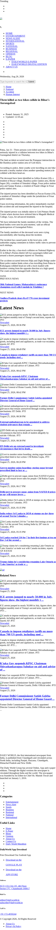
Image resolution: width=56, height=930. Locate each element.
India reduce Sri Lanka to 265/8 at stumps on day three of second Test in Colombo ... (27, 514)
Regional (10, 812)
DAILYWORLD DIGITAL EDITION (29, 64)
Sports (8, 807)
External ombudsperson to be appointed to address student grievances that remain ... (25, 423)
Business (10, 809)
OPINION (10, 54)
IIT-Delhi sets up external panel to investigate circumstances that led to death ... (22, 447)
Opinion (9, 836)
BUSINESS (11, 49)
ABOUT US (12, 67)
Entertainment (12, 802)
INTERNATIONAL (15, 41)
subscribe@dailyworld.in (11, 902)
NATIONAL (12, 46)
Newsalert (4, 322)
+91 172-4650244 (8, 914)
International (11, 817)
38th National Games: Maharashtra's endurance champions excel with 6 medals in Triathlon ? (23, 285)
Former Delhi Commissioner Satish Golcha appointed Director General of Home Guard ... (26, 399)
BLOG (9, 56)
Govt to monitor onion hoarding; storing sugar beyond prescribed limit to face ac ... (26, 469)
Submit (31, 82)
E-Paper (9, 831)
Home (8, 86)
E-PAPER (10, 59)
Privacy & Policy (13, 926)
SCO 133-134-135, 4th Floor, (13, 886)
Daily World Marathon (16, 844)
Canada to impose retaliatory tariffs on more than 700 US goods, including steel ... (26, 633)
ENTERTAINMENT (15, 36)
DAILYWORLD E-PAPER (24, 61)
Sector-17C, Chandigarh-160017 (15, 888)
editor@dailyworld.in (9, 900)
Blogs (8, 833)
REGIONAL (12, 51)
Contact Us (11, 841)
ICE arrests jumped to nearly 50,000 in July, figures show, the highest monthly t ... (25, 331)
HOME (9, 33)
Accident (10, 92)
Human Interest (13, 94)
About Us (10, 839)
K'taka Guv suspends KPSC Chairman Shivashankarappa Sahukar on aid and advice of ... (25, 377)
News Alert (11, 804)
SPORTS (10, 43)
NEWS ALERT (13, 38)
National (9, 89)
